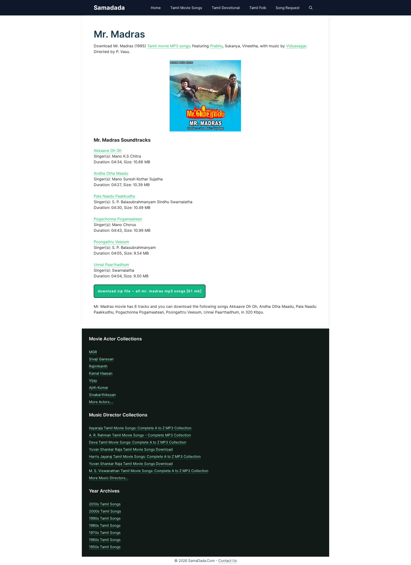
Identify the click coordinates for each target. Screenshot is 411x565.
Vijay (93, 380)
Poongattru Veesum (111, 241)
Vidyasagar (296, 45)
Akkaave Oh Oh (108, 150)
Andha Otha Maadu (111, 173)
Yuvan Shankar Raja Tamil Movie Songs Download (131, 449)
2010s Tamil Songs (105, 504)
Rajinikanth (98, 366)
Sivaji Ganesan (101, 359)
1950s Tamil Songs (105, 547)
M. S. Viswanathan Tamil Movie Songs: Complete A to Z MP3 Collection (148, 470)
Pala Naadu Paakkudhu (114, 196)
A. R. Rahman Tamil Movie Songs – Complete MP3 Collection (140, 435)
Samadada (109, 7)
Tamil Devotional (226, 7)
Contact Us (227, 560)
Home (156, 7)
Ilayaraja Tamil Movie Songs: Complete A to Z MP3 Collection (140, 428)
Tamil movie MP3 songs (168, 45)
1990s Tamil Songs (105, 518)
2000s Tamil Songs (105, 511)
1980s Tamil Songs (105, 525)
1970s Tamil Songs (105, 532)
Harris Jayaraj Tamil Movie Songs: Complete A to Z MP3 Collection (145, 456)
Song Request (287, 7)
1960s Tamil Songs (105, 539)
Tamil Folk (257, 7)
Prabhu (216, 45)
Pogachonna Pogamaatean (118, 219)
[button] (310, 7)
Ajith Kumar (98, 387)
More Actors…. (101, 402)
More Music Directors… (108, 478)
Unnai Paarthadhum (111, 264)
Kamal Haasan (101, 373)
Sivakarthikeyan (102, 394)
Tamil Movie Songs (186, 7)
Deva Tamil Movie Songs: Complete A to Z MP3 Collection (137, 442)
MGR (93, 352)
